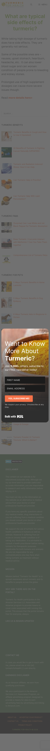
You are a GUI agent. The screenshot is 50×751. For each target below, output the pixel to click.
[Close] (45, 332)
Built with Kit (14, 416)
